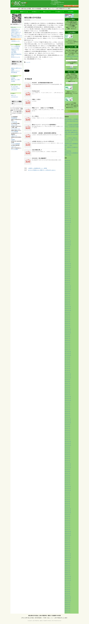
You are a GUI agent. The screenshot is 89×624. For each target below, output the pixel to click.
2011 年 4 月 (67, 501)
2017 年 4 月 (67, 366)
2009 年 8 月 (67, 538)
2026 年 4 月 (67, 167)
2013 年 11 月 (68, 443)
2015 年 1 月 (67, 417)
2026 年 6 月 (67, 164)
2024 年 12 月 (68, 197)
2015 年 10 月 (68, 400)
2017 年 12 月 (68, 351)
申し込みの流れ (14, 86)
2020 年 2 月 (67, 304)
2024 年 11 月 (68, 199)
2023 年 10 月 (68, 222)
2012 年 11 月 (68, 465)
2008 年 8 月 (67, 561)
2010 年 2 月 (67, 527)
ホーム (14, 11)
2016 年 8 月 (67, 381)
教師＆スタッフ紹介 (15, 79)
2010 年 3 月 (67, 525)
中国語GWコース (15, 30)
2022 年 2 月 (67, 259)
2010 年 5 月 (67, 522)
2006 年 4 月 (67, 610)
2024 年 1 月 (67, 216)
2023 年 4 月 (67, 233)
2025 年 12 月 (68, 175)
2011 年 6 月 (67, 497)
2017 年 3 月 (67, 368)
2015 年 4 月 (67, 411)
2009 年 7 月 (67, 540)
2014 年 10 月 (68, 422)
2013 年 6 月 (67, 452)
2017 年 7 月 (67, 360)
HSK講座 (71, 11)
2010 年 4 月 (67, 523)
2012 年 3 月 (67, 480)
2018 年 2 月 (67, 347)
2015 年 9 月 (67, 402)
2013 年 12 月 (68, 441)
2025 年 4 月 (67, 190)
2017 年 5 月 (67, 364)
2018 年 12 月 (68, 329)
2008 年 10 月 (68, 557)
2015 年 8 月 (67, 404)
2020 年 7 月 (67, 295)
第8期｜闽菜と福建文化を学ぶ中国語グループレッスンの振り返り (71, 134)
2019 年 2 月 (67, 325)
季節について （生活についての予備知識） (43, 107)
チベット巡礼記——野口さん (71, 137)
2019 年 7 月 (67, 315)
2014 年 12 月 (68, 419)
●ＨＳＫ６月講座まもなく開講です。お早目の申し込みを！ (42, 170)
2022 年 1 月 (67, 261)
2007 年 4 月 (67, 591)
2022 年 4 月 (67, 256)
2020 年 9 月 (67, 291)
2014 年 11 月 (68, 420)
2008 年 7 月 (67, 563)
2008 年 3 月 (67, 570)
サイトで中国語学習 (15, 46)
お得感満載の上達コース (16, 36)
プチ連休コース (59, 11)
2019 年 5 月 (67, 319)
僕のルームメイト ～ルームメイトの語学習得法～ (44, 124)
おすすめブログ (14, 96)
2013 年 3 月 (67, 458)
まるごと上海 (14, 124)
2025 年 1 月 (67, 196)
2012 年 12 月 (68, 463)
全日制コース (36, 11)
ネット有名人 (35, 116)
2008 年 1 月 (67, 574)
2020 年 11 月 (68, 287)
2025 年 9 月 (67, 181)
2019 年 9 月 (67, 312)
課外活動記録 (14, 72)
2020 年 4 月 (67, 300)
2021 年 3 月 (67, 280)
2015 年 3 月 (67, 413)
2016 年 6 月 (67, 385)
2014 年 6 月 (67, 430)
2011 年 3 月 (67, 503)
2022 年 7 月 (67, 250)
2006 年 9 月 (67, 602)
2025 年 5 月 (67, 188)
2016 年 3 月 (67, 390)
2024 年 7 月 (67, 205)
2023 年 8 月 (67, 226)
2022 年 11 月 (68, 242)
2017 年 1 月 (67, 372)
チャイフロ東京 (14, 149)
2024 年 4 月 (67, 211)
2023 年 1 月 (67, 239)
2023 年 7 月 (67, 227)
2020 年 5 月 (67, 299)
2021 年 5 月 (67, 276)
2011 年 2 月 (67, 505)
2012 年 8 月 (67, 471)
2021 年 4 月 (67, 278)
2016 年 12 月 (68, 374)
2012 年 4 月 (67, 478)
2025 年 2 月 (67, 194)
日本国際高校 (14, 118)
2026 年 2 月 (67, 171)
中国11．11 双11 (36, 99)
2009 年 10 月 (68, 535)
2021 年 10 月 (68, 267)
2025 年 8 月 (67, 182)
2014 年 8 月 (67, 426)
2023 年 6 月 (67, 229)
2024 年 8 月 (67, 203)
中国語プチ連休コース (16, 32)
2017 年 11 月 (68, 353)
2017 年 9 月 (67, 357)
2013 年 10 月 (68, 445)
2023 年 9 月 (67, 224)
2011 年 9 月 (67, 492)
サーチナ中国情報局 (15, 143)
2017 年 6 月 (67, 362)
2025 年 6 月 (67, 186)
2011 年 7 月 (67, 495)
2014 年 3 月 (67, 435)
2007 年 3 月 (67, 593)
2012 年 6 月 (67, 475)
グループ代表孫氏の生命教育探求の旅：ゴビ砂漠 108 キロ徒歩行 (72, 126)
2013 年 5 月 (67, 454)
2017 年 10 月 (68, 355)
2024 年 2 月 (67, 214)
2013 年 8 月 (67, 448)
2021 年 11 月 (68, 265)
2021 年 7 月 (67, 272)
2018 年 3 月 (67, 345)
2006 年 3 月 (67, 611)
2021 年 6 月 (67, 274)
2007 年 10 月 (68, 580)
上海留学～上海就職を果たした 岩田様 (37, 168)
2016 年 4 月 (67, 389)
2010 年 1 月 (67, 529)
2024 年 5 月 (67, 209)
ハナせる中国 (14, 122)
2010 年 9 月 (67, 514)
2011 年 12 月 (68, 486)
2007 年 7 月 (67, 585)
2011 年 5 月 (67, 499)
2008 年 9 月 (67, 559)
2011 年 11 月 (68, 488)
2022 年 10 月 (68, 244)
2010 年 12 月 (68, 508)
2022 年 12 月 (68, 241)
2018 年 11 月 (68, 330)
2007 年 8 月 (67, 583)
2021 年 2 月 (67, 282)
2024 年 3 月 (67, 212)
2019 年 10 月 (68, 310)
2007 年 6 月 (67, 587)
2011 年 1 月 (67, 507)
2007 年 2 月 (67, 595)
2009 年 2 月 (67, 550)
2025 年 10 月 (68, 179)
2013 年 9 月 (67, 447)
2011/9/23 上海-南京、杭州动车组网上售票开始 (44, 133)
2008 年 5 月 (67, 567)
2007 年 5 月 (67, 589)
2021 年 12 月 (68, 263)
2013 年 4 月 (67, 456)
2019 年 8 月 (67, 314)
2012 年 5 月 (67, 477)
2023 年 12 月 (68, 218)
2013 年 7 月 (67, 450)
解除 (75, 68)
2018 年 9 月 (67, 334)
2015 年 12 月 (68, 396)
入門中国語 (13, 51)
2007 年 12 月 (68, 576)
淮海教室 (13, 78)
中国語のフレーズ (15, 49)
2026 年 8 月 (67, 160)
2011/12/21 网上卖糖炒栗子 (39, 158)
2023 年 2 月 (67, 237)
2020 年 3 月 (67, 302)
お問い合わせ (14, 89)
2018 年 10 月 (68, 332)
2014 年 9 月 (67, 424)
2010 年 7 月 (67, 518)
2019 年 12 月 (68, 306)
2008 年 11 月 (68, 555)
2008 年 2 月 (67, 572)
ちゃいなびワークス (15, 128)
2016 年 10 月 (68, 377)
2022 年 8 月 (67, 248)
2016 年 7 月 (67, 383)
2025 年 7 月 (67, 184)
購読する (68, 111)
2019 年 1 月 (67, 327)
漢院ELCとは (24, 11)
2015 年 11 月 (68, 398)
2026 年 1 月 (67, 173)
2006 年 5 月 (67, 608)
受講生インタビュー (15, 70)
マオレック (13, 146)
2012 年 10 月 (68, 467)
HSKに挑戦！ (14, 52)
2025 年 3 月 (67, 192)
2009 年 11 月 (68, 533)
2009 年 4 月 (67, 546)
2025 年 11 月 (68, 177)
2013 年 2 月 (67, 460)
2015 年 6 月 (67, 407)
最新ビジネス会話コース (16, 35)
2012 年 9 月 (67, 469)
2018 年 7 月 (67, 338)
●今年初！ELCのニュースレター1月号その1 (43, 141)
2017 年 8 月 (67, 359)
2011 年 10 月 (68, 490)
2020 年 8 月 (67, 293)
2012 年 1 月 (67, 484)
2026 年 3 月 (67, 169)
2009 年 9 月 (67, 537)
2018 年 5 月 (67, 342)
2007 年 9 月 (67, 582)
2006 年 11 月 (68, 598)
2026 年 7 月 (67, 162)
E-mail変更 (70, 68)
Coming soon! (35, 91)
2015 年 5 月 (67, 409)
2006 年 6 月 (67, 606)
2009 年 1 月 (67, 552)
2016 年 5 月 (67, 387)
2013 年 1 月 (67, 462)
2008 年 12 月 (68, 553)
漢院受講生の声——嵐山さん (71, 130)
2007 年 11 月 (68, 578)
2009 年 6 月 (67, 542)
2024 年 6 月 (67, 207)
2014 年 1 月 (67, 439)
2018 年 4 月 (67, 344)
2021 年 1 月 (67, 284)
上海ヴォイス (14, 135)
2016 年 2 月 (67, 392)
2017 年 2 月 (67, 370)
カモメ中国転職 (14, 131)
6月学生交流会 (68, 151)
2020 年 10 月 (68, 289)
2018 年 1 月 (67, 349)
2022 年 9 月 (67, 246)
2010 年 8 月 (67, 516)
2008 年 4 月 (67, 568)
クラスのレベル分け (15, 88)
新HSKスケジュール (15, 57)
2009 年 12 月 (68, 531)
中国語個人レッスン (15, 41)
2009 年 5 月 (67, 544)
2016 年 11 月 (68, 375)
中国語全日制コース (15, 29)
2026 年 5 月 (67, 166)
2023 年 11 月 (68, 220)
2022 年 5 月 (67, 254)
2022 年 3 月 (67, 257)
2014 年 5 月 (67, 432)
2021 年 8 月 (67, 271)
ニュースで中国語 (15, 48)
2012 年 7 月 (67, 473)
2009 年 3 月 (67, 548)
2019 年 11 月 (68, 308)
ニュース (28, 62)
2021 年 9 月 (67, 269)
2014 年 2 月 (67, 437)
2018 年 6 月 (67, 340)
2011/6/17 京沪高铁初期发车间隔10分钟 (42, 82)
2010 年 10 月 (68, 512)
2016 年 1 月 (67, 394)
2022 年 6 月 (67, 252)
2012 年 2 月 (67, 482)
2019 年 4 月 (67, 321)
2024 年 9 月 (67, 201)
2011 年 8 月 (67, 493)
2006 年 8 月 (67, 604)
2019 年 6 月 (67, 317)
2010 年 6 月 (67, 520)
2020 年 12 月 (68, 286)
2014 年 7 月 (67, 428)
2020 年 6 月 (67, 297)
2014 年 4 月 (67, 434)
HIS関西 (13, 139)
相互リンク (13, 95)
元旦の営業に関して (37, 149)
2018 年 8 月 (67, 336)
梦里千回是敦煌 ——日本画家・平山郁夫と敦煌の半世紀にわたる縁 (72, 121)
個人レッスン (47, 11)
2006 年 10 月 (68, 600)
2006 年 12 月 (68, 596)
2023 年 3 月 (67, 235)
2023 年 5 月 (67, 231)
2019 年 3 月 (67, 323)
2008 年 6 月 (67, 565)
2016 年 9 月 (67, 379)
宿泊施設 (13, 81)
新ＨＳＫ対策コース (15, 33)
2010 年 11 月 (68, 510)
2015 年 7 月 (67, 405)
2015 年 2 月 (67, 415)
